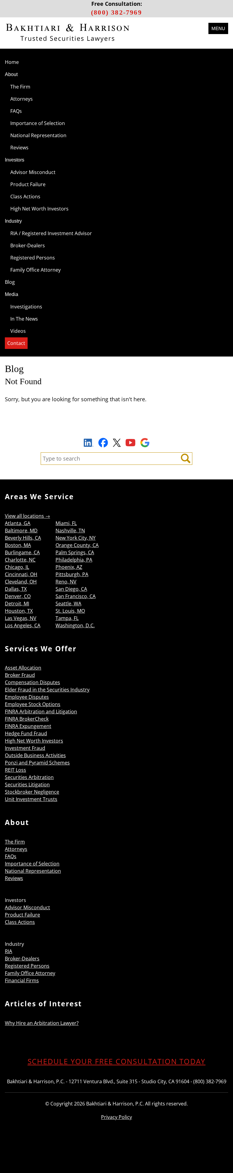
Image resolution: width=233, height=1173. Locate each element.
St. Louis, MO (70, 610)
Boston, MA (18, 545)
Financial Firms (22, 980)
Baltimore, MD (21, 530)
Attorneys (21, 99)
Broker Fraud (20, 675)
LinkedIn (88, 443)
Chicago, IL (17, 567)
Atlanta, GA (17, 523)
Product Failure (28, 184)
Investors (14, 159)
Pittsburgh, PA (72, 574)
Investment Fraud (25, 748)
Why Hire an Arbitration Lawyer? (42, 1023)
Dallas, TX (16, 589)
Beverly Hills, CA (23, 537)
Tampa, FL (67, 618)
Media (11, 294)
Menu (218, 28)
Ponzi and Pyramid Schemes (37, 762)
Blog (10, 282)
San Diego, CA (71, 589)
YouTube (130, 442)
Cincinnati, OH (21, 574)
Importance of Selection (37, 123)
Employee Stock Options (32, 704)
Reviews (19, 147)
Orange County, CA (77, 545)
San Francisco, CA (76, 596)
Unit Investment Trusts (31, 799)
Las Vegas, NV (20, 618)
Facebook (103, 442)
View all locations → (27, 516)
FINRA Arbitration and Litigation (41, 711)
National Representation (38, 135)
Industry (13, 221)
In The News (24, 318)
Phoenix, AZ (69, 567)
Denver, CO (18, 596)
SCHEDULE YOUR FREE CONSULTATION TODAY (117, 1061)
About (11, 74)
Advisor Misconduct (33, 172)
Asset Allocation (23, 667)
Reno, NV (66, 581)
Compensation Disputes (32, 682)
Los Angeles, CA (22, 625)
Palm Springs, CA (75, 552)
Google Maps (145, 442)
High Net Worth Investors (39, 208)
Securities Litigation (27, 784)
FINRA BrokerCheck (27, 718)
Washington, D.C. (75, 625)
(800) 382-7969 (116, 12)
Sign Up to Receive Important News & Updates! (117, 428)
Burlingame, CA (22, 552)
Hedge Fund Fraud (26, 733)
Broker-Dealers (27, 245)
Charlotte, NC (20, 559)
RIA (8, 951)
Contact (16, 343)
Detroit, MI (17, 603)
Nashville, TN (70, 530)
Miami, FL (66, 523)
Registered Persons (32, 257)
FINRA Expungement (28, 726)
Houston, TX (19, 610)
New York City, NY (76, 537)
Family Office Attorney (35, 269)
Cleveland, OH (21, 581)
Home (12, 62)
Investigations (26, 306)
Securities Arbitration (29, 777)
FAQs (16, 111)
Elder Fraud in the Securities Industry (47, 689)
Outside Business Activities (35, 755)
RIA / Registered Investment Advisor (51, 233)
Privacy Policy (116, 1117)
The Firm (20, 86)
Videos (18, 331)
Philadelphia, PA (74, 559)
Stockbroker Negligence (32, 791)
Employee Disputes (27, 697)
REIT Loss (15, 770)
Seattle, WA (68, 603)
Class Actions (25, 196)
